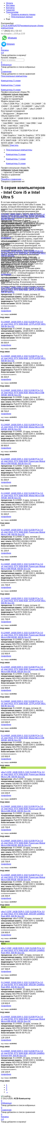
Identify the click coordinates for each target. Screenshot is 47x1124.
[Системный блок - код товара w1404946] (1, 249)
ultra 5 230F (22, 109)
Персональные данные (22, 17)
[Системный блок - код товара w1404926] (1, 733)
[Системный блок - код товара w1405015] (1, 946)
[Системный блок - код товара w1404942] (1, 1014)
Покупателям (12, 12)
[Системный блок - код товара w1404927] (1, 873)
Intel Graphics (10, 135)
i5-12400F (36, 104)
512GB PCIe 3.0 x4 (29, 130)
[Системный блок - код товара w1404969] (1, 909)
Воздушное (9, 113)
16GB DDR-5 (24, 118)
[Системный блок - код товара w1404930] (1, 422)
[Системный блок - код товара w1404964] (1, 838)
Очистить (14, 145)
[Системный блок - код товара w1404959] (1, 528)
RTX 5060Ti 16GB (32, 138)
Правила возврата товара (23, 14)
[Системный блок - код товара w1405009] (1, 212)
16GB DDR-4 (9, 118)
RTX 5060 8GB (14, 138)
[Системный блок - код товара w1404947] (1, 319)
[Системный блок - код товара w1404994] (1, 699)
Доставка (10, 5)
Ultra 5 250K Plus (11, 104)
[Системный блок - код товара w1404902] (1, 1049)
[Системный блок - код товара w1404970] (1, 770)
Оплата (9, 3)
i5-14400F (15, 106)
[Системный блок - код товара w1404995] (1, 596)
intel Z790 (24, 126)
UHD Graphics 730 (23, 143)
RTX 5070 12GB (26, 140)
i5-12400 (26, 104)
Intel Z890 (31, 123)
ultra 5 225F (9, 109)
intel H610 (12, 126)
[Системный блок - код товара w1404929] (1, 562)
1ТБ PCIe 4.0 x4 (11, 130)
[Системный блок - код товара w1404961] (1, 630)
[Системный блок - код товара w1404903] (1, 980)
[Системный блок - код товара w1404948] (1, 354)
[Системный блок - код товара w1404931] (1, 388)
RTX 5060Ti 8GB (8, 140)
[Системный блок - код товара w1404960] (1, 457)
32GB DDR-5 (38, 118)
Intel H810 (19, 123)
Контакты (10, 8)
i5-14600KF (27, 106)
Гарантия (10, 10)
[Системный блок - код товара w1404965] (1, 491)
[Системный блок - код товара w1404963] (1, 804)
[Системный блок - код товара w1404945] (1, 285)
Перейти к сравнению (11, 179)
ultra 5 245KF (36, 109)
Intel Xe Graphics (26, 135)
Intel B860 (8, 123)
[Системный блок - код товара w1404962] (1, 665)
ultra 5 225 (39, 106)
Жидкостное (22, 113)
